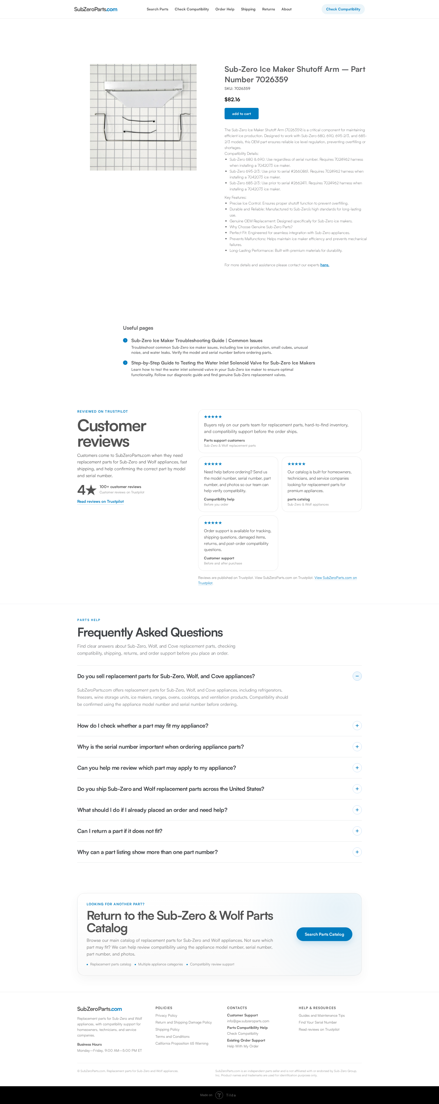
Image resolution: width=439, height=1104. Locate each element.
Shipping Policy (167, 1029)
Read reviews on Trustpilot (100, 501)
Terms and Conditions (172, 1036)
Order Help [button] (224, 9)
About (286, 9)
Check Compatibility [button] (192, 9)
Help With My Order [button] (243, 1046)
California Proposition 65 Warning (181, 1043)
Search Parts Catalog (324, 934)
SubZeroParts (95, 9)
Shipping (248, 9)
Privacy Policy (166, 1015)
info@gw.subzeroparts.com (248, 1021)
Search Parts (157, 9)
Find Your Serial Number (318, 1022)
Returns (268, 9)
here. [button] (324, 264)
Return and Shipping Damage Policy (183, 1022)
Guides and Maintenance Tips (322, 1015)
